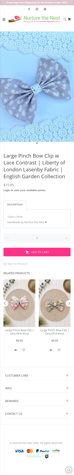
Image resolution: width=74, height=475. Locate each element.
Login (6, 190)
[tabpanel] (37, 86)
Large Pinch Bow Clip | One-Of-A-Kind (19, 331)
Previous (5, 303)
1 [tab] (37, 143)
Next (69, 303)
